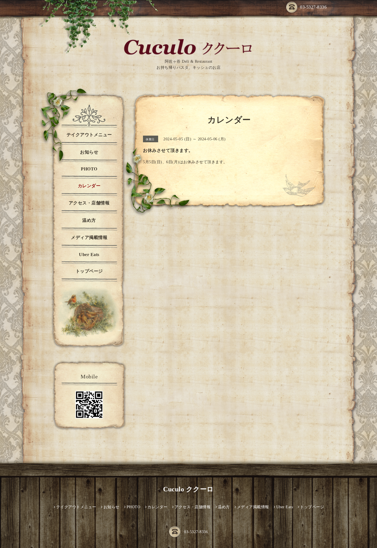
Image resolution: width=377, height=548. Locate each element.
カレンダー (89, 185)
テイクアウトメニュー (89, 134)
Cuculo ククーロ (188, 489)
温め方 (89, 220)
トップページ (89, 271)
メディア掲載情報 (89, 237)
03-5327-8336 (313, 7)
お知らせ (89, 152)
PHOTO (89, 169)
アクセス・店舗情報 (89, 203)
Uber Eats (89, 254)
